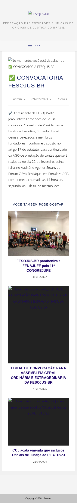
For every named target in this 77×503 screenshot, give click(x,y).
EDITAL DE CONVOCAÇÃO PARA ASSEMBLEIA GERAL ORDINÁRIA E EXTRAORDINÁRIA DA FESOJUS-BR (38, 375)
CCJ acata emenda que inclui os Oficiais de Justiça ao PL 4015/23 (38, 453)
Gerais (62, 99)
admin (17, 99)
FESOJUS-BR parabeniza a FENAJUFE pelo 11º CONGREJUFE (38, 265)
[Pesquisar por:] (46, 45)
